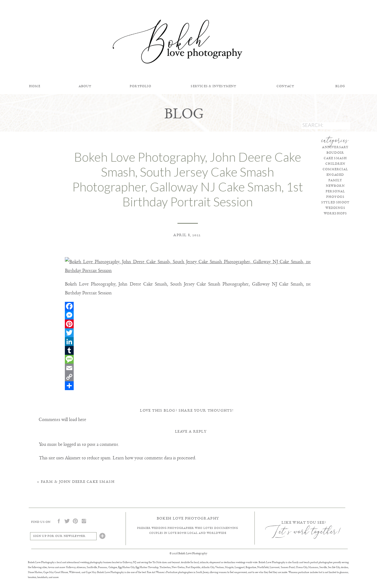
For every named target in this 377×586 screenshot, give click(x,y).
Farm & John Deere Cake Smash (78, 481)
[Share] (188, 385)
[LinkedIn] (188, 341)
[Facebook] (188, 306)
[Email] (188, 368)
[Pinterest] (188, 323)
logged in (72, 444)
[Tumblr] (188, 350)
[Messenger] (188, 315)
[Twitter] (188, 332)
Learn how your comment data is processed (154, 457)
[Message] (188, 359)
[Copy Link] (188, 376)
